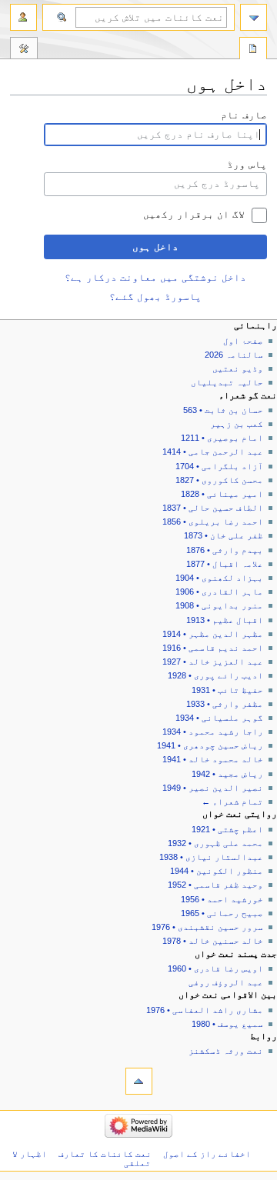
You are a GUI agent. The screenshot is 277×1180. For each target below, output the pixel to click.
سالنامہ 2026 (234, 354)
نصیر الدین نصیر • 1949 (212, 787)
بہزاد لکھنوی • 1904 (219, 577)
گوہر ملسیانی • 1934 (219, 717)
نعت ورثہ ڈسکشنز (226, 1050)
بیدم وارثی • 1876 (224, 550)
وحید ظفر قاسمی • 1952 (215, 884)
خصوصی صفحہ (253, 50)
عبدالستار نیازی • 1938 (211, 857)
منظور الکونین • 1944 (216, 870)
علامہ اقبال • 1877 (224, 563)
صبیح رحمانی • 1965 (222, 913)
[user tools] (23, 17)
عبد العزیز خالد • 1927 (212, 661)
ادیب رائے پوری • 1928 (215, 675)
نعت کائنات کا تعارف (105, 1153)
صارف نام (244, 115)
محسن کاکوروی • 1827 (219, 480)
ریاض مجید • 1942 (227, 773)
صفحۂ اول (243, 340)
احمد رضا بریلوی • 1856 (212, 521)
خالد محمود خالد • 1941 (212, 759)
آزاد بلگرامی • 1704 (219, 466)
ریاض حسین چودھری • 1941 (210, 745)
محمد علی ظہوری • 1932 (215, 843)
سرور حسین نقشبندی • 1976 (207, 927)
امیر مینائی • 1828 (222, 493)
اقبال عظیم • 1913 (224, 620)
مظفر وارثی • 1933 (224, 703)
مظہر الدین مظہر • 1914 (212, 633)
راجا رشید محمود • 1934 (212, 731)
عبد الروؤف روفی (226, 982)
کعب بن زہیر (236, 423)
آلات (24, 50)
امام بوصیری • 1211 (222, 437)
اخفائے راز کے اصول (207, 1153)
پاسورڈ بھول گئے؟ (155, 297)
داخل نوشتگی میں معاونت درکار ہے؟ (155, 277)
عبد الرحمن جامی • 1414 (212, 451)
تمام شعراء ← (232, 801)
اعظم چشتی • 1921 (227, 829)
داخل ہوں (155, 247)
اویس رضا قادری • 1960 (215, 968)
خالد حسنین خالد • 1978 (212, 940)
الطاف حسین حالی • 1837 (212, 507)
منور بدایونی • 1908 (219, 605)
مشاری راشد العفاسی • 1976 (204, 1010)
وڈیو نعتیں (237, 368)
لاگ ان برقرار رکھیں (194, 214)
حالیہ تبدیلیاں (227, 382)
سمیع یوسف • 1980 (227, 1023)
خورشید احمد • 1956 (222, 899)
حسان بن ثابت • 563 (223, 410)
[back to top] (138, 1081)
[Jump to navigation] (253, 17)
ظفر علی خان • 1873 (223, 535)
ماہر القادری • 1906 (219, 591)
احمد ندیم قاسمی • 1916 (212, 647)
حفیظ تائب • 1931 (227, 690)
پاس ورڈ (247, 164)
